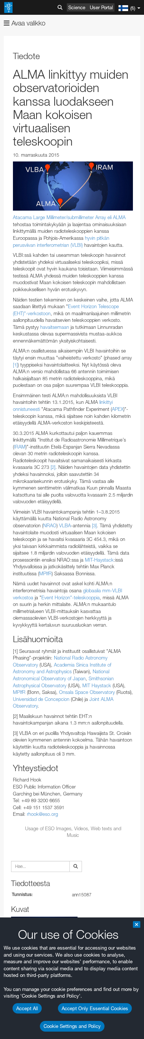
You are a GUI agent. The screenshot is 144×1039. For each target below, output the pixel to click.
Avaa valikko (27, 23)
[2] (53, 467)
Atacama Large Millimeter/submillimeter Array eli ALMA (69, 217)
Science (76, 7)
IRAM (19, 447)
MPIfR (45, 573)
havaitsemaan (54, 327)
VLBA (65, 525)
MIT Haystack (96, 685)
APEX (117, 409)
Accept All (27, 1008)
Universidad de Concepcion (41, 699)
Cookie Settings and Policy (72, 1026)
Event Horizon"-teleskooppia (70, 597)
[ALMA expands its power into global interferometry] (73, 186)
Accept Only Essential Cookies (95, 1008)
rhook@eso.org (42, 814)
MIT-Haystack (99, 560)
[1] (15, 365)
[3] (94, 525)
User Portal (101, 7)
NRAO (49, 525)
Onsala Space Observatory (87, 692)
